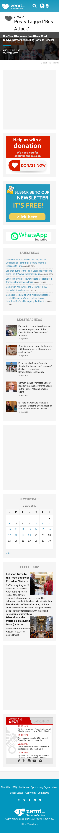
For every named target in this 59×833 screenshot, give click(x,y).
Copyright (30, 792)
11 (16, 529)
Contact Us (43, 792)
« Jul (8, 553)
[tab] (17, 720)
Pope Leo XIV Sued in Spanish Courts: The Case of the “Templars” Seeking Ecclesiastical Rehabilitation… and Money (35, 367)
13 (29, 529)
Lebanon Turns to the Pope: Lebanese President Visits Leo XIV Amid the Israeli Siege (18, 581)
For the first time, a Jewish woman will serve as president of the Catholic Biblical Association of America (34, 331)
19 (23, 535)
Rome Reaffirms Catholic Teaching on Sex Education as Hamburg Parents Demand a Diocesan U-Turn (26, 262)
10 (9, 529)
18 (16, 535)
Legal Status (16, 792)
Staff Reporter (10, 53)
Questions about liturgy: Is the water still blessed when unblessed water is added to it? (35, 349)
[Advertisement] (29, 99)
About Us (5, 787)
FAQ (14, 787)
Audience (24, 787)
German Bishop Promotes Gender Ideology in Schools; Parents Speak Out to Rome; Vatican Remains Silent (35, 387)
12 (23, 529)
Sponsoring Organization (44, 787)
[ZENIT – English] (16, 6)
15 (43, 529)
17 (9, 535)
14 (36, 529)
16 (49, 529)
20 (29, 535)
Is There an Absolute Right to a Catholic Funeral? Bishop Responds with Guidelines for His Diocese (35, 406)
